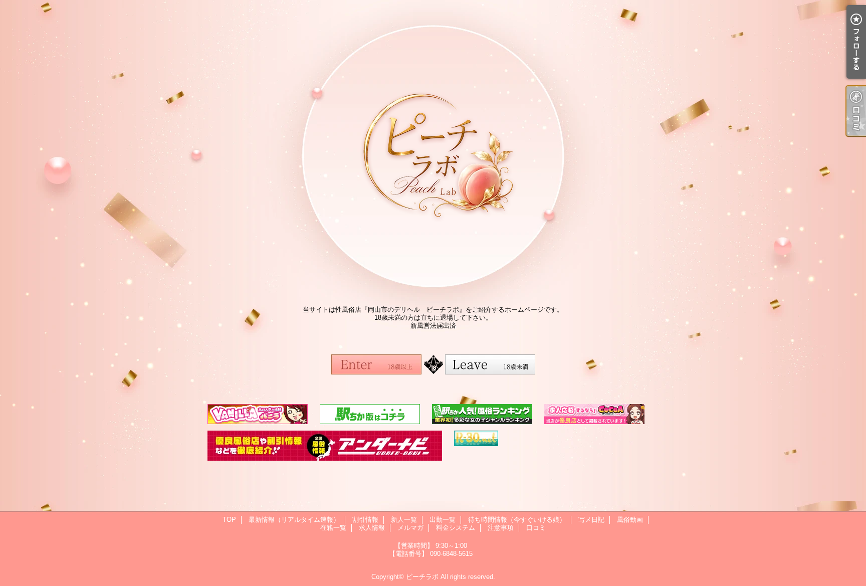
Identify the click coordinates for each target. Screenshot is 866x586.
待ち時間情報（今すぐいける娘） (517, 519)
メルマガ (410, 527)
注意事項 (501, 527)
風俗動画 (630, 519)
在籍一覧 (333, 527)
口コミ (536, 527)
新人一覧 (404, 519)
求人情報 (372, 527)
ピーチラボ (422, 576)
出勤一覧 (442, 519)
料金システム (455, 527)
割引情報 (365, 519)
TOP (229, 519)
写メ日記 (591, 519)
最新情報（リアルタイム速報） (294, 519)
